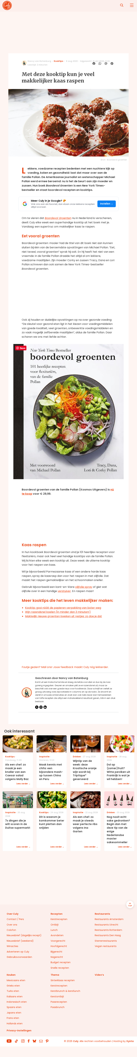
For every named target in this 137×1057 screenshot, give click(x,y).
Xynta (130, 1041)
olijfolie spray (83, 587)
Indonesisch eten (17, 1002)
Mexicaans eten (16, 980)
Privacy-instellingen (19, 1030)
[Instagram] (41, 707)
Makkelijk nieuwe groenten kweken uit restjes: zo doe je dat (63, 616)
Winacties (12, 946)
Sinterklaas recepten (63, 980)
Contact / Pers (15, 919)
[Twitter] (36, 707)
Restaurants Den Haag (108, 935)
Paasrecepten (59, 1002)
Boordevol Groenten (58, 218)
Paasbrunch (57, 1007)
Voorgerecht (58, 940)
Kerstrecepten (59, 919)
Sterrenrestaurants (106, 940)
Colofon (11, 930)
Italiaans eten (15, 996)
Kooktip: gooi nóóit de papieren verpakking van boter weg (63, 608)
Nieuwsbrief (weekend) (20, 940)
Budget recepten (61, 962)
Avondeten (57, 935)
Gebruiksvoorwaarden (19, 957)
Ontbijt (55, 924)
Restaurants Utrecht (106, 924)
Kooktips (58, 61)
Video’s (99, 974)
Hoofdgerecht (59, 946)
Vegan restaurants (105, 946)
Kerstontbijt (57, 996)
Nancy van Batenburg (39, 61)
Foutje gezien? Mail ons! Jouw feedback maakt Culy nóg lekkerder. (65, 667)
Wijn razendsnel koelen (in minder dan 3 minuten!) (58, 612)
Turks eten (13, 991)
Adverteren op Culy (18, 951)
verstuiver (64, 591)
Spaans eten (14, 1007)
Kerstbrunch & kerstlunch (65, 991)
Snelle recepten (60, 968)
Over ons (12, 924)
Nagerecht (57, 957)
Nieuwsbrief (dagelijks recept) (24, 935)
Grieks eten (13, 985)
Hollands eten (15, 1023)
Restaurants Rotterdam (108, 930)
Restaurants (102, 914)
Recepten (56, 914)
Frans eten (13, 1018)
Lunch (54, 930)
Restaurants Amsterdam (109, 919)
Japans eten (14, 1012)
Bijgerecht (56, 951)
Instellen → (106, 203)
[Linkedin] (45, 707)
